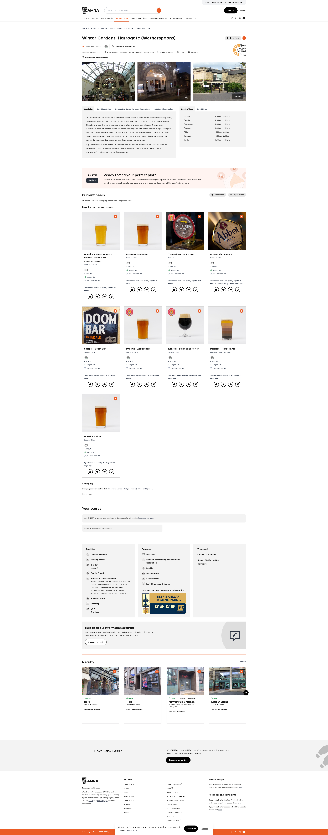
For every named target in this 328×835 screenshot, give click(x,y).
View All (243, 661)
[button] (246, 692)
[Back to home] (90, 10)
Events (127, 804)
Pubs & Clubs (129, 796)
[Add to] (244, 38)
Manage (205, 829)
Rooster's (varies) (115, 489)
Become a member (145, 518)
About (126, 788)
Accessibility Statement (176, 796)
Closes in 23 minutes (125, 46)
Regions (93, 28)
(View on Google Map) (145, 52)
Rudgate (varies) (130, 489)
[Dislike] (104, 296)
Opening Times (187, 109)
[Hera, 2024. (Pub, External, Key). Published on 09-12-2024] (100, 695)
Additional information (164, 109)
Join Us (230, 10)
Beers (126, 812)
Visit (126, 792)
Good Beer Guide (104, 109)
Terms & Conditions (174, 812)
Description (88, 109)
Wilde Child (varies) (145, 489)
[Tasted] (111, 296)
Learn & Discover (217, 2)
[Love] (97, 296)
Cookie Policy (172, 804)
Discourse (171, 816)
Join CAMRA (129, 784)
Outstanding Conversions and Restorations (132, 109)
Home (84, 28)
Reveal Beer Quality (92, 46)
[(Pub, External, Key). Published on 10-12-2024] (142, 695)
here (240, 787)
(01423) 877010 (166, 52)
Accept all (191, 828)
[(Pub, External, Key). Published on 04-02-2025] (185, 695)
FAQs (91, 801)
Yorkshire (103, 28)
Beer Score (234, 38)
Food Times (202, 109)
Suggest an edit (95, 642)
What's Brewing (173, 820)
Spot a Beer (239, 194)
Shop (207, 2)
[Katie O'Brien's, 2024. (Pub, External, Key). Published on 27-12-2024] (227, 695)
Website (194, 52)
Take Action (129, 800)
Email (182, 52)
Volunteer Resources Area (234, 2)
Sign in (243, 10)
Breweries (128, 808)
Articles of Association (175, 800)
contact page (102, 801)
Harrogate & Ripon (117, 28)
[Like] (90, 296)
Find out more (182, 183)
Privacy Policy (172, 792)
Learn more (131, 830)
